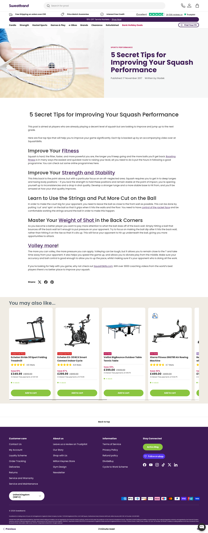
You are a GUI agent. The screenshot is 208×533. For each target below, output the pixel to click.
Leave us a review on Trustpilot (70, 444)
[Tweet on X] (40, 282)
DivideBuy (108, 461)
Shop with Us (60, 455)
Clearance (96, 25)
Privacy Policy (110, 449)
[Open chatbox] (202, 527)
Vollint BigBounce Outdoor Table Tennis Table (123, 359)
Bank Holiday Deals (132, 25)
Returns (13, 472)
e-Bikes (73, 25)
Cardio (12, 25)
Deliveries (14, 466)
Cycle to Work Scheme (115, 466)
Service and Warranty (21, 478)
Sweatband (20, 511)
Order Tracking (17, 461)
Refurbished (112, 25)
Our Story (58, 449)
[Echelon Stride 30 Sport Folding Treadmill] (31, 331)
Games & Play (58, 25)
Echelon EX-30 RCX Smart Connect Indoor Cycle (72, 359)
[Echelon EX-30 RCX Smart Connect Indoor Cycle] (77, 331)
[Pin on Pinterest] (52, 282)
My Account (15, 449)
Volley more (42, 245)
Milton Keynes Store (64, 461)
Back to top (104, 421)
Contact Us (15, 444)
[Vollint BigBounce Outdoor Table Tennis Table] (124, 331)
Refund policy (110, 455)
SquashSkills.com (103, 266)
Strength (24, 25)
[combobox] (104, 5)
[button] (197, 6)
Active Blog (153, 447)
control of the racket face (156, 207)
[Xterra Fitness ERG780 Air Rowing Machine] (170, 331)
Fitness (70, 150)
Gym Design (60, 466)
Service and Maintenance (23, 483)
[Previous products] (13, 354)
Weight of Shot (76, 220)
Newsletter (59, 472)
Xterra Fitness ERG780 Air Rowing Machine (169, 359)
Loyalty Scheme (18, 455)
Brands (84, 25)
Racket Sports (39, 25)
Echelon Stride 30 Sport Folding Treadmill (29, 359)
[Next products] (195, 354)
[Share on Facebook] (46, 282)
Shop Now (116, 19)
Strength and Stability (88, 172)
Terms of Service (112, 444)
